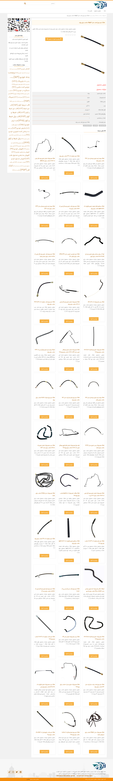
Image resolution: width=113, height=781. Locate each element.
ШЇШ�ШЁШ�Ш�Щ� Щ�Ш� (66, 776)
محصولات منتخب (102, 16)
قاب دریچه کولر (21, 105)
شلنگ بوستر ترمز (93, 16)
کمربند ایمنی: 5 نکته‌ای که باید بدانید (20, 39)
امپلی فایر (26, 73)
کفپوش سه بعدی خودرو (20, 152)
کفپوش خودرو (16, 149)
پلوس (13, 135)
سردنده (18, 97)
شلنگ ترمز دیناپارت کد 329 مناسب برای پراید (69, 156)
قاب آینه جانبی (14, 101)
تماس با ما (90, 11)
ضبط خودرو (21, 101)
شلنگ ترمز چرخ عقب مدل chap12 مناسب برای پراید (92, 23)
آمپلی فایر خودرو (13, 69)
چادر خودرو (19, 143)
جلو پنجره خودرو (17, 84)
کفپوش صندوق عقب (20, 162)
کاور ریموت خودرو (20, 146)
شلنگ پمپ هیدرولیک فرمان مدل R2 (71, 637)
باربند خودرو (20, 73)
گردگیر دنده (16, 170)
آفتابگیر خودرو (23, 69)
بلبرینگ (17, 81)
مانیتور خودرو (19, 128)
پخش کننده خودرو (21, 135)
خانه (105, 11)
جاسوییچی (26, 84)
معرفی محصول (97, 11)
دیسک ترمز (15, 94)
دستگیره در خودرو (21, 90)
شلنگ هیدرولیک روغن (87, 125)
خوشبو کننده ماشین (20, 87)
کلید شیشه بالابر (17, 166)
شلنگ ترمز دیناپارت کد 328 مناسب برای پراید (45, 539)
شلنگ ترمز (95, 125)
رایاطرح (28, 779)
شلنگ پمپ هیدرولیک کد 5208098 (96, 302)
